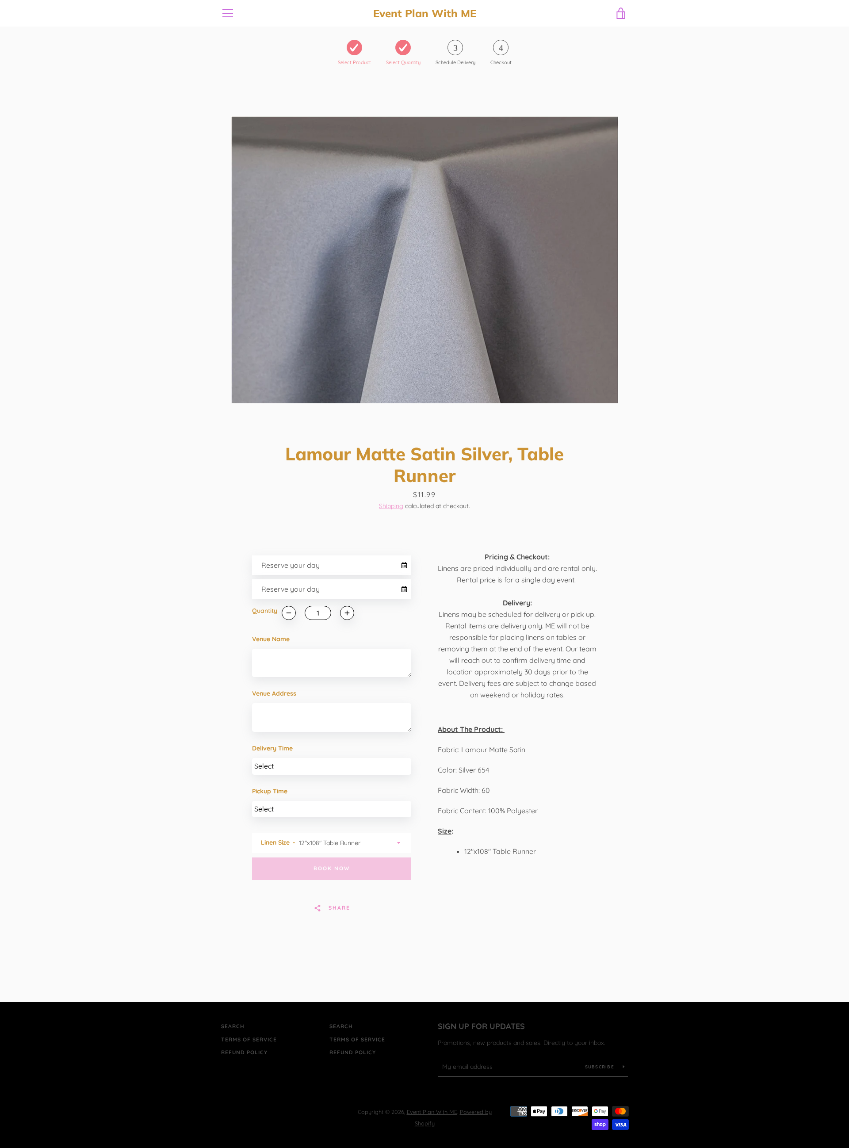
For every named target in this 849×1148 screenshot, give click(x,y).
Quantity (264, 611)
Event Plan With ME (424, 13)
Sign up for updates (481, 1026)
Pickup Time (269, 791)
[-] (289, 613)
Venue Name (271, 639)
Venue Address (274, 693)
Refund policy (244, 1052)
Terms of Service (249, 1039)
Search (233, 1026)
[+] (347, 613)
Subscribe (600, 1067)
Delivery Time (272, 748)
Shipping (391, 506)
